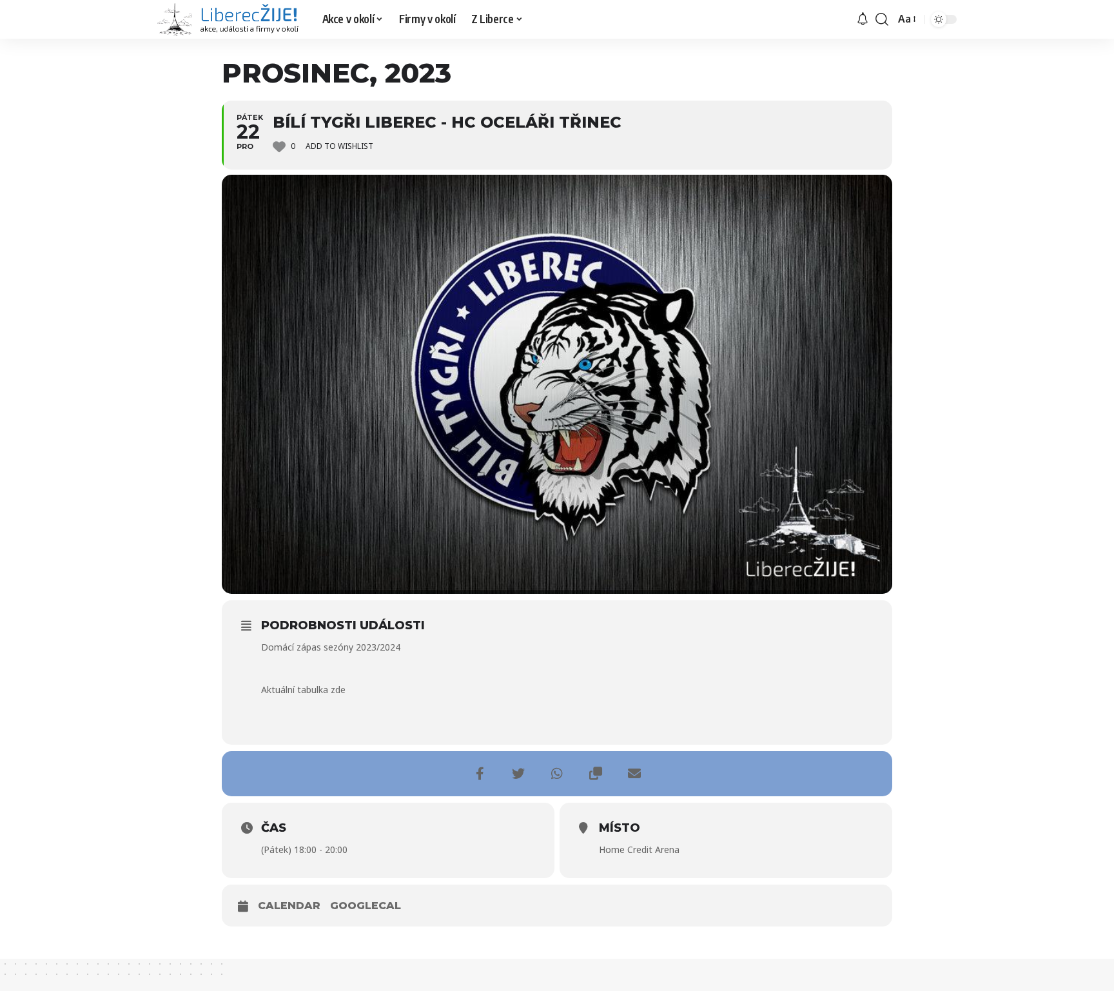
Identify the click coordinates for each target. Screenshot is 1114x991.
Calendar (289, 905)
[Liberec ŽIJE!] (229, 19)
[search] (881, 19)
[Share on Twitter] (518, 774)
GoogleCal (365, 905)
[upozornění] (862, 19)
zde (338, 689)
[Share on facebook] (480, 774)
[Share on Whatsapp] (557, 774)
